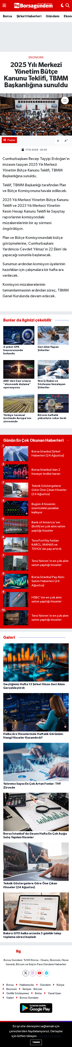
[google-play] (36, 1008)
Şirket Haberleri (29, 16)
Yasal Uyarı (54, 993)
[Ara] (67, 5)
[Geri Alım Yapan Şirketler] (53, 335)
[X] (25, 973)
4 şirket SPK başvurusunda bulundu (13, 350)
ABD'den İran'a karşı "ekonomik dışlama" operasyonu (17, 384)
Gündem (52, 16)
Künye (60, 984)
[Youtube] (39, 973)
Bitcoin (38, 989)
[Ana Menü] (4, 5)
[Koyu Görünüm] (62, 5)
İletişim (27, 989)
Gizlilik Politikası (49, 1036)
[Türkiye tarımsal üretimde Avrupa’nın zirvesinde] (18, 403)
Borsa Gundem (29, 997)
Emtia (38, 993)
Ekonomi (36, 57)
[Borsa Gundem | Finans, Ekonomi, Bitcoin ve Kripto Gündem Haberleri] (33, 6)
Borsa (7, 16)
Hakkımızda (27, 984)
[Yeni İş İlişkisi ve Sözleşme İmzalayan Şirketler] (53, 369)
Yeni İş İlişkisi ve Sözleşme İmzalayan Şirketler (51, 384)
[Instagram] (32, 973)
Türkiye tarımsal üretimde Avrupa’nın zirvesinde (17, 418)
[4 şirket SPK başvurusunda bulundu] (18, 335)
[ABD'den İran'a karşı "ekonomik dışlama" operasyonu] (18, 369)
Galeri (10, 997)
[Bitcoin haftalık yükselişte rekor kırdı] (53, 403)
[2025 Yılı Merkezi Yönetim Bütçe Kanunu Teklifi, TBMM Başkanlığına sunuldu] (36, 114)
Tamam (36, 1042)
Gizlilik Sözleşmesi (17, 993)
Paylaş (11, 140)
